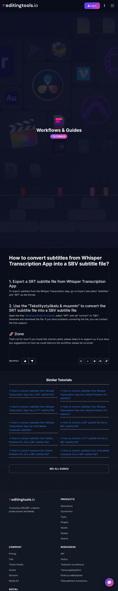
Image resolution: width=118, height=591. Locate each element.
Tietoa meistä (16, 564)
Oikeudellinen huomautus (74, 580)
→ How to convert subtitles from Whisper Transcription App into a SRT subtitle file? (31, 392)
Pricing (12, 553)
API (62, 553)
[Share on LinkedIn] (100, 361)
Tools (63, 517)
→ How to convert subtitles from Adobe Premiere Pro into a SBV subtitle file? (31, 440)
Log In (93, 5)
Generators (67, 506)
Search (64, 538)
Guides (64, 533)
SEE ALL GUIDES (59, 468)
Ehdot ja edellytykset (71, 575)
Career (12, 570)
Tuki (11, 559)
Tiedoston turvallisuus (72, 564)
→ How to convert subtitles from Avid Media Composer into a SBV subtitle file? (84, 452)
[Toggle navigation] (112, 5)
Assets (64, 527)
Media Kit (14, 580)
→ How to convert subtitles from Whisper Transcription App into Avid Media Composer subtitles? (31, 426)
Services (13, 575)
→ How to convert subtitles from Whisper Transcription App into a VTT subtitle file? (31, 408)
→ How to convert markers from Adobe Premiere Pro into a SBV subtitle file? (30, 452)
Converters (67, 511)
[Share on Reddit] (94, 361)
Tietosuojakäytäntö (71, 570)
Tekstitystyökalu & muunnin (40, 315)
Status (64, 559)
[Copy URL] (106, 361)
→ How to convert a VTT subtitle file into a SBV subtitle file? (83, 440)
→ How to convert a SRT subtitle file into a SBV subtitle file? (83, 424)
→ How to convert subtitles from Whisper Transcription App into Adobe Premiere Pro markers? (83, 410)
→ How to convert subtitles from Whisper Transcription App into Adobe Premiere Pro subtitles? (83, 394)
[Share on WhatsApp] (81, 361)
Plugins (64, 522)
